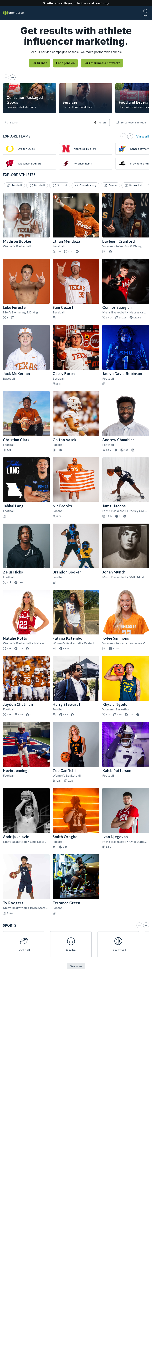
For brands (39, 63)
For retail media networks (102, 63)
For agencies (65, 63)
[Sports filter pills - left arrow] (144, 184)
